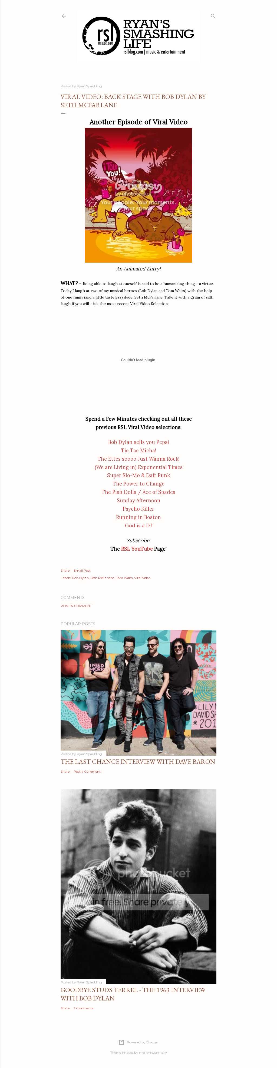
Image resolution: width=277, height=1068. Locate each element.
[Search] (213, 15)
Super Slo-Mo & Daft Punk (138, 475)
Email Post (82, 570)
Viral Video (142, 578)
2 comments (83, 1008)
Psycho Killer (138, 509)
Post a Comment (76, 606)
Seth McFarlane (102, 578)
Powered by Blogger (143, 1042)
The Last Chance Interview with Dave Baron (138, 761)
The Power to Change (138, 484)
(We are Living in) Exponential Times (139, 467)
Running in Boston (138, 517)
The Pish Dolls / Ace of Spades (138, 492)
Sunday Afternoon (138, 500)
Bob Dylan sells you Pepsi (138, 442)
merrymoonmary (153, 1052)
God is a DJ (138, 526)
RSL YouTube (137, 549)
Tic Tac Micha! (138, 450)
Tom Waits (124, 578)
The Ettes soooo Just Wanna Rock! (138, 459)
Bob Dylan (80, 578)
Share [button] (65, 570)
